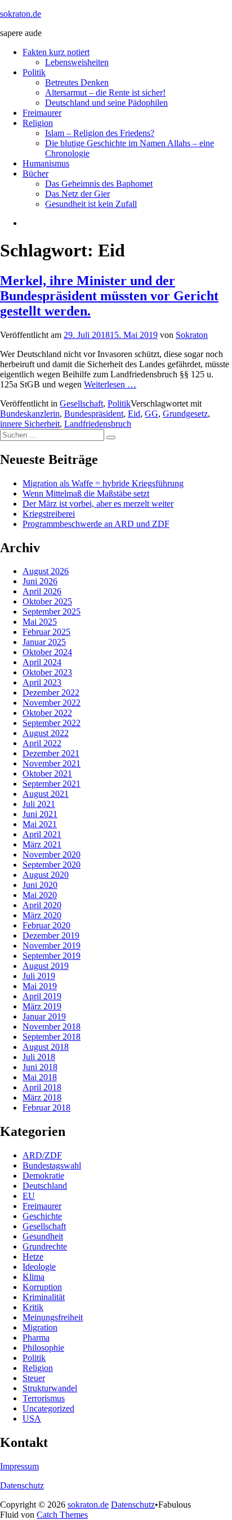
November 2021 (52, 763)
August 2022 (46, 733)
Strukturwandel (50, 1388)
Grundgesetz (185, 413)
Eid (134, 413)
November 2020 (52, 854)
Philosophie (43, 1347)
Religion (38, 123)
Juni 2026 (40, 581)
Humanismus (46, 163)
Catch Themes (62, 1514)
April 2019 (42, 996)
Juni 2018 (40, 1067)
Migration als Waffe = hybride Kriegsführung (103, 483)
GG (151, 413)
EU (29, 1196)
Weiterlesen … (110, 384)
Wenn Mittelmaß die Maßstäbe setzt (86, 493)
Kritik (33, 1307)
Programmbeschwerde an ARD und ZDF (96, 524)
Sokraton (192, 335)
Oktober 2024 (47, 652)
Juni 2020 (40, 885)
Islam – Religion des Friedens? (99, 133)
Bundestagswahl (52, 1165)
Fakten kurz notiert (56, 52)
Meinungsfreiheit (53, 1317)
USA (32, 1418)
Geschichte (42, 1216)
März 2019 (42, 1006)
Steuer (34, 1378)
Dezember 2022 (51, 692)
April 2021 (42, 834)
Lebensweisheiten (77, 62)
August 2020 (46, 874)
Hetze (33, 1256)
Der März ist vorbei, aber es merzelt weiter (98, 503)
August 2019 (46, 966)
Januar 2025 (44, 642)
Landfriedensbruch (97, 424)
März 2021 (42, 844)
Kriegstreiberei (49, 513)
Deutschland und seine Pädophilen (106, 102)
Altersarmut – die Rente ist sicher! (105, 92)
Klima (33, 1277)
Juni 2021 (40, 814)
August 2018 (46, 1047)
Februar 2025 (46, 632)
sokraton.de (20, 14)
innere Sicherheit (30, 424)
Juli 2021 (39, 804)
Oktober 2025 (47, 601)
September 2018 (52, 1036)
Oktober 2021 (47, 773)
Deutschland (45, 1185)
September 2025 (52, 611)
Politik (34, 72)
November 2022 (52, 702)
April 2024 (42, 662)
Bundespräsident (93, 413)
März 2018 (42, 1097)
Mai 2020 (40, 895)
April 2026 (42, 591)
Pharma (36, 1337)
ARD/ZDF (42, 1155)
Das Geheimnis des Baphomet (99, 183)
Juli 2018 (39, 1057)
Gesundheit (43, 1236)
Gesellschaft (81, 403)
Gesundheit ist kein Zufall (91, 204)
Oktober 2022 (47, 713)
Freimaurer (42, 113)
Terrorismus (44, 1398)
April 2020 (42, 905)
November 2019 (52, 945)
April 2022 (42, 743)
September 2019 (52, 955)
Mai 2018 (40, 1077)
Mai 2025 (40, 621)
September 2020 (52, 864)
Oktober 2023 (47, 672)
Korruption (42, 1287)
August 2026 (46, 571)
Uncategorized (48, 1408)
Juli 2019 (39, 976)
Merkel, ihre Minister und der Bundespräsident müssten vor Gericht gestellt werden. (109, 295)
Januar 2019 (44, 1016)
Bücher (35, 173)
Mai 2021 (40, 824)
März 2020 (42, 915)
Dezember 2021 (51, 753)
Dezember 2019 (51, 935)
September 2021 (52, 783)
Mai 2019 (40, 986)
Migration (40, 1327)
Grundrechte (45, 1246)
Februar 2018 (46, 1107)
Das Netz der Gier (77, 194)
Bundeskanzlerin (30, 413)
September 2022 (52, 723)
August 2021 (46, 794)
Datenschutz (22, 1485)
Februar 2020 (46, 925)
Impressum (19, 1466)
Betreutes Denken (77, 82)
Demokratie (43, 1175)
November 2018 (52, 1026)
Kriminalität (44, 1297)
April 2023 (42, 682)
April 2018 (42, 1087)
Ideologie (39, 1266)
